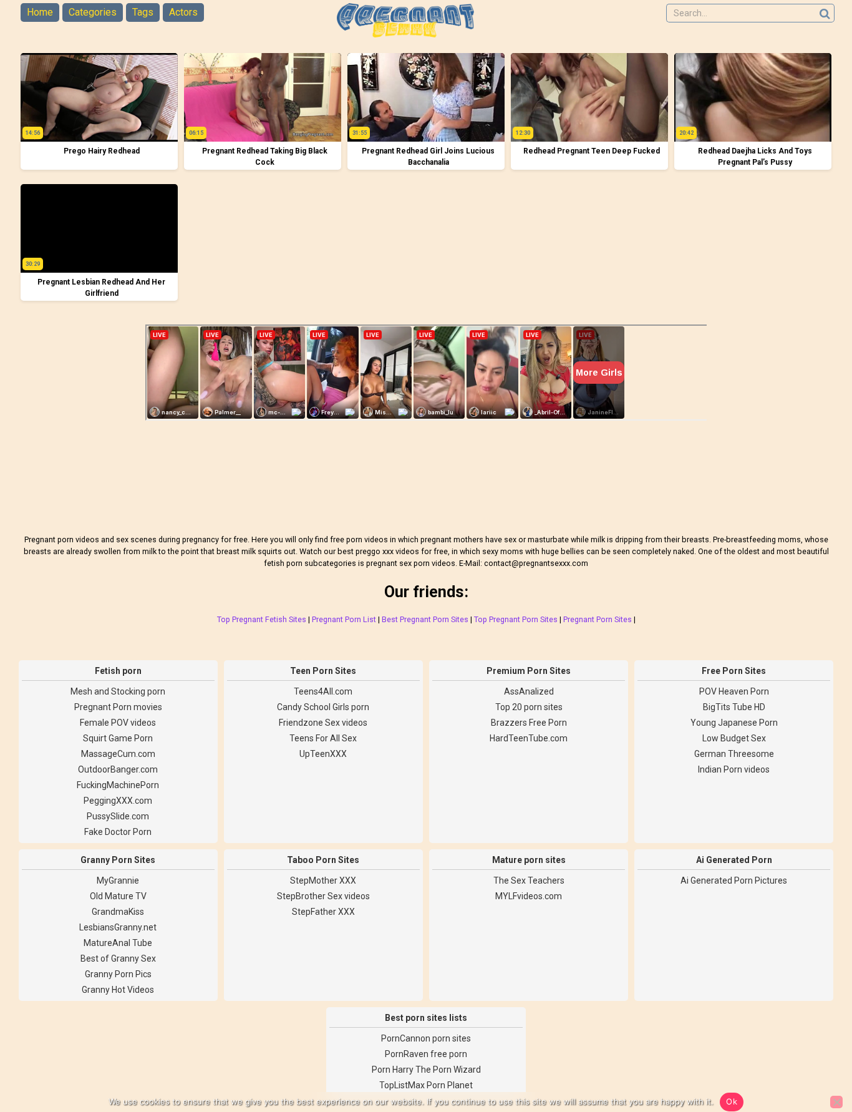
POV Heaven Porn (734, 691)
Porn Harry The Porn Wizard (426, 1070)
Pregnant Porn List (344, 619)
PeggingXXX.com (118, 801)
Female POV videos (118, 723)
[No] (836, 1102)
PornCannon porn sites (426, 1038)
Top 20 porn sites (529, 707)
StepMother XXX (323, 880)
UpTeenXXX (323, 754)
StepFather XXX (323, 912)
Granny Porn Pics (118, 974)
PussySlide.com (118, 816)
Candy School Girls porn (323, 707)
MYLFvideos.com (528, 896)
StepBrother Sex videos (323, 896)
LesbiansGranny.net (118, 927)
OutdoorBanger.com (118, 769)
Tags (142, 12)
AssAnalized (529, 691)
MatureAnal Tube (118, 943)
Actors (183, 12)
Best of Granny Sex (118, 958)
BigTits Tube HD (734, 707)
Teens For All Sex (323, 738)
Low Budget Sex (734, 738)
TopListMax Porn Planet (426, 1085)
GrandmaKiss (118, 912)
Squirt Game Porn (118, 738)
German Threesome (734, 754)
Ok (731, 1101)
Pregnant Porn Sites (597, 619)
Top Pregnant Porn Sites (516, 619)
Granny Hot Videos (118, 990)
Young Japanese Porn (734, 723)
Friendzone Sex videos (323, 723)
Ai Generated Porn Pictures (733, 880)
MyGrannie (118, 880)
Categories (93, 12)
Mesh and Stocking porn (117, 691)
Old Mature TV (118, 896)
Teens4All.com (323, 691)
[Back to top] (814, 1055)
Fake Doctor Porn (118, 832)
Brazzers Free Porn (529, 723)
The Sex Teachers (528, 880)
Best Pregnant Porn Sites (425, 619)
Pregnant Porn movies (118, 707)
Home (40, 12)
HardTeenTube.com (529, 738)
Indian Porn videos (734, 769)
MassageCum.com (118, 754)
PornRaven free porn (426, 1054)
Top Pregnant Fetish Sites (261, 619)
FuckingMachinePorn (118, 785)
